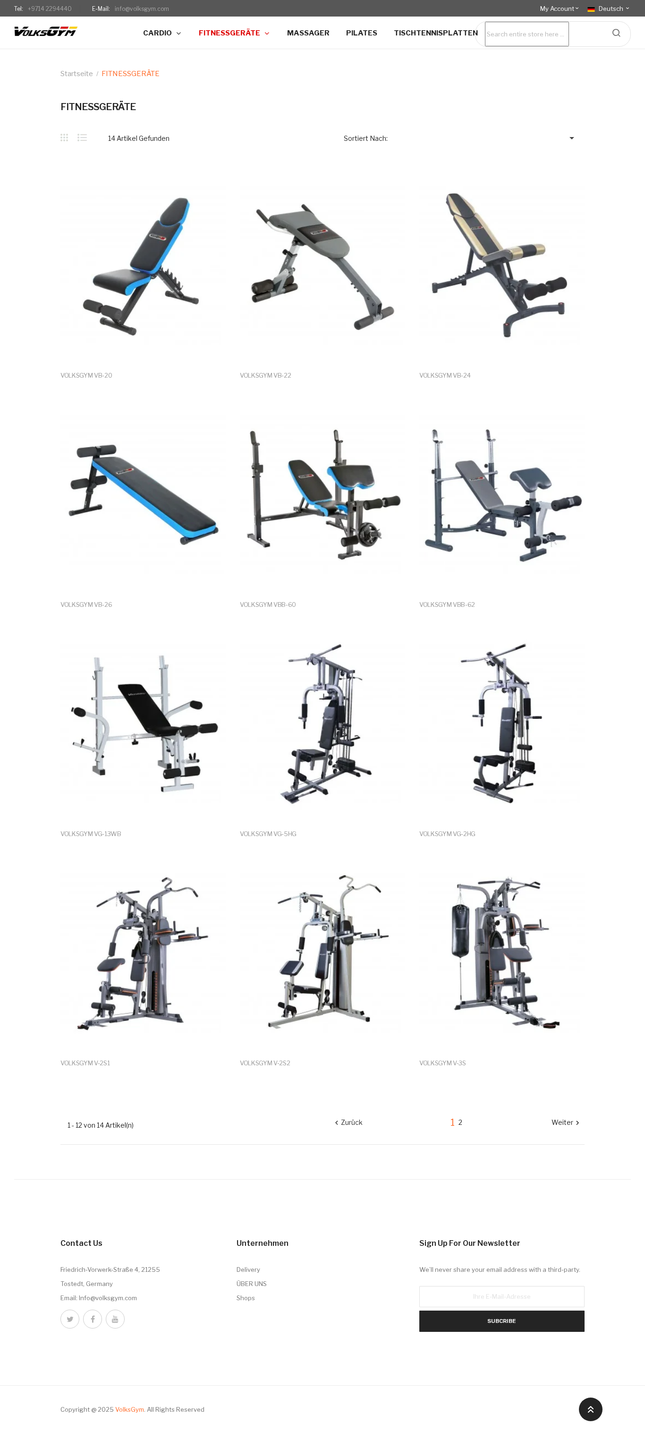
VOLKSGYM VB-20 (86, 375)
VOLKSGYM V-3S (442, 1063)
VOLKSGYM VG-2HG (447, 833)
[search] (616, 32)
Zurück (347, 1123)
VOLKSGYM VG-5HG (268, 833)
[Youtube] (115, 1319)
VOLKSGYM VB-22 (265, 375)
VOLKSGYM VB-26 (86, 604)
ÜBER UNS (252, 1283)
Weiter (567, 1123)
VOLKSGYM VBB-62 (447, 604)
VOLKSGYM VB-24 (444, 375)
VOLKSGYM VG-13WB (90, 833)
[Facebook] (92, 1319)
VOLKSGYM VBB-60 (268, 604)
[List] (82, 137)
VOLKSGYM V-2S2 (265, 1063)
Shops (246, 1298)
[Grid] (68, 137)
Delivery (248, 1269)
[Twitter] (69, 1319)
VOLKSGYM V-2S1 (85, 1063)
